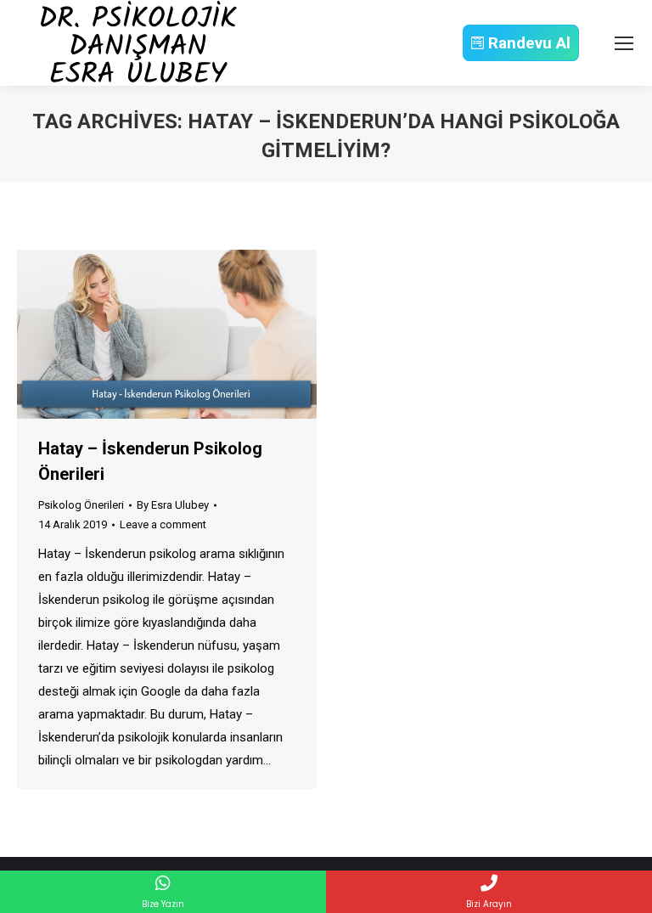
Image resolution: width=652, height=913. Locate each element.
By (173, 505)
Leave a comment (163, 524)
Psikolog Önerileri (81, 505)
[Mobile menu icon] (624, 43)
